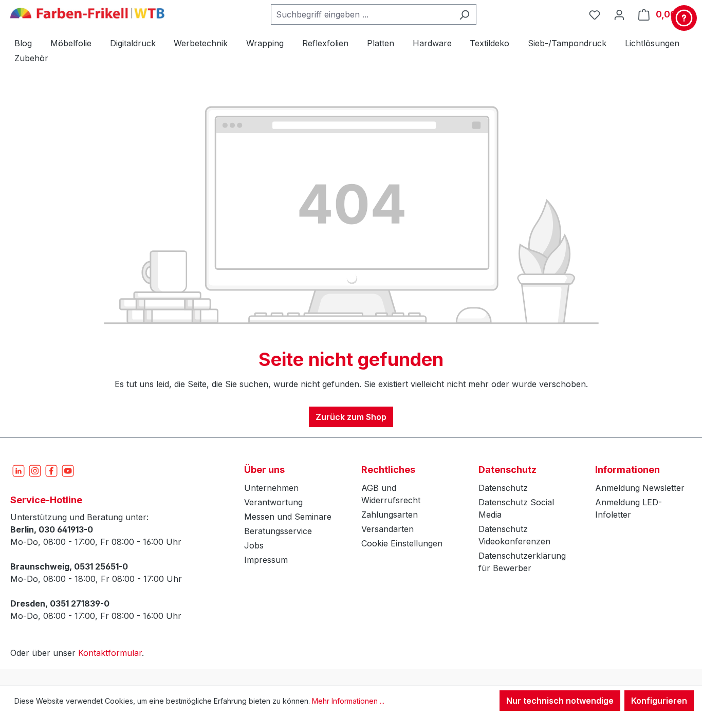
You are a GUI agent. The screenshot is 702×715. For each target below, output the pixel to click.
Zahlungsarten (389, 514)
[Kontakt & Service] (684, 18)
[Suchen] (464, 14)
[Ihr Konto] (619, 14)
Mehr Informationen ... (348, 700)
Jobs (254, 545)
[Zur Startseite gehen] (87, 12)
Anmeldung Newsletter (640, 488)
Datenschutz (503, 488)
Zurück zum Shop (351, 417)
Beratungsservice (278, 531)
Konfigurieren (659, 700)
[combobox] (362, 14)
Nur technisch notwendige (560, 700)
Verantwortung (273, 502)
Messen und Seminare (287, 516)
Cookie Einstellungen (401, 543)
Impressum (266, 560)
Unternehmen (271, 488)
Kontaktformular (110, 653)
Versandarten (387, 529)
